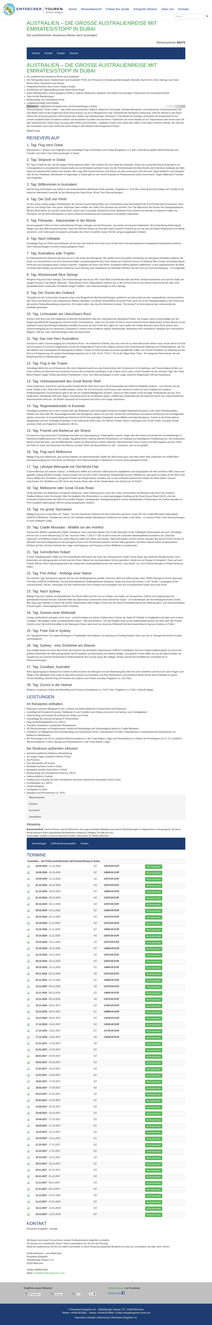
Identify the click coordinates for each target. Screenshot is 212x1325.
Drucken (74, 53)
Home (73, 9)
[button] (38, 106)
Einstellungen (94, 1294)
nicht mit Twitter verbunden (51, 1294)
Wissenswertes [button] (37, 797)
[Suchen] (207, 16)
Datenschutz (103, 1317)
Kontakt (183, 9)
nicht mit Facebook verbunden (25, 1294)
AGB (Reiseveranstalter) (63, 843)
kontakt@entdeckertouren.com (49, 1273)
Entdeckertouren (116, 1288)
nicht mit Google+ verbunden (72, 1294)
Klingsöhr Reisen (145, 9)
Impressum (80, 1317)
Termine (36, 53)
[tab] (106, 797)
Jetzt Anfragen (39, 843)
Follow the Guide (117, 9)
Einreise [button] (33, 804)
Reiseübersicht (91, 9)
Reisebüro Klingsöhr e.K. (124, 1317)
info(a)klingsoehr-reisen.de (136, 1313)
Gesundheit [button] (35, 817)
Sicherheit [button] (34, 810)
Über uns (167, 9)
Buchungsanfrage (154, 867)
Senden (61, 53)
